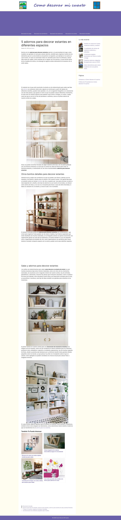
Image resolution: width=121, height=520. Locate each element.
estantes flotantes (68, 507)
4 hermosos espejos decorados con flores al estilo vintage (92, 56)
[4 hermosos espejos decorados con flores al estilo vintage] (81, 56)
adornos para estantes (43, 507)
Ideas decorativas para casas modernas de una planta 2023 (92, 66)
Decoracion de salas (26, 33)
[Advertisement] (60, 21)
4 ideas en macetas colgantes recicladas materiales (35, 509)
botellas (40, 181)
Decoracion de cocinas (71, 33)
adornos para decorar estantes (30, 507)
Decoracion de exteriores (56, 33)
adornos (25, 89)
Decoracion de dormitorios (40, 33)
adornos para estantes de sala (56, 507)
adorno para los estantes (43, 427)
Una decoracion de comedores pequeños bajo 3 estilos (36, 510)
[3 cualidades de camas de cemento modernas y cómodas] (81, 50)
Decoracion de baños (85, 33)
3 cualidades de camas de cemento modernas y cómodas (91, 50)
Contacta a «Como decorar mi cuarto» (89, 79)
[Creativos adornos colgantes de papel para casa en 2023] (81, 61)
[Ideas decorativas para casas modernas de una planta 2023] (81, 66)
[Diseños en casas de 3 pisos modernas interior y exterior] (81, 45)
